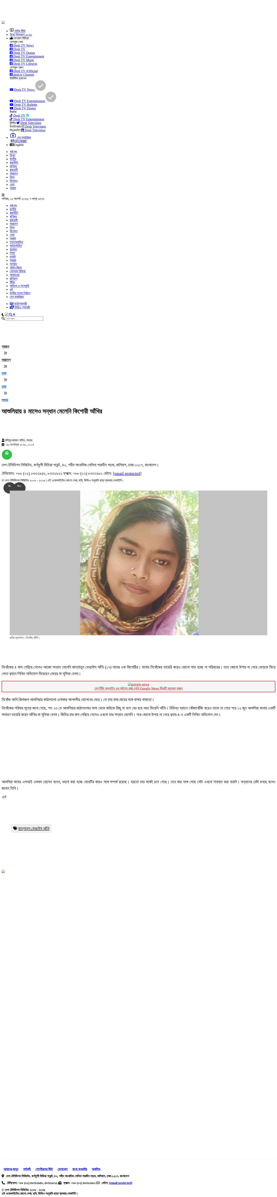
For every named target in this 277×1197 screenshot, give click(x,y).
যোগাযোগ (63, 1169)
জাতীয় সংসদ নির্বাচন (20, 293)
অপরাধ (13, 264)
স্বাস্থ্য (13, 260)
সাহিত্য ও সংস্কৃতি (19, 286)
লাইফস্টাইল (16, 245)
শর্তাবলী (27, 1169)
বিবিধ (12, 282)
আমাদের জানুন (11, 1169)
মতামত (13, 249)
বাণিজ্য (13, 166)
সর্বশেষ (13, 151)
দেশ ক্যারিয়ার (17, 296)
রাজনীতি (14, 162)
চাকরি (12, 256)
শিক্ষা (12, 253)
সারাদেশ (14, 173)
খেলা (12, 184)
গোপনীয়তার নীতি (44, 1169)
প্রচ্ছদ (5, 346)
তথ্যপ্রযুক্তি (16, 242)
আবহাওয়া (14, 275)
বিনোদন (13, 181)
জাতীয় (13, 159)
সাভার (5, 400)
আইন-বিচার (15, 267)
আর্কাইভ (96, 1169)
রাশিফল (13, 278)
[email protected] (127, 473)
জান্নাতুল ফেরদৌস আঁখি (33, 828)
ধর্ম (11, 289)
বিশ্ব (12, 177)
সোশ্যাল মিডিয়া (18, 271)
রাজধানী (14, 170)
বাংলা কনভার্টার (79, 1169)
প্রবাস (13, 188)
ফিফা (12, 155)
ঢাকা (4, 373)
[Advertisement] (100, 11)
